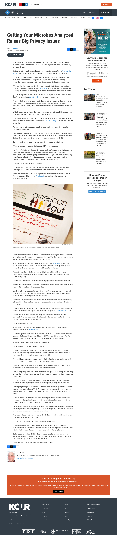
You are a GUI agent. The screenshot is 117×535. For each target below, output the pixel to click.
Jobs (66, 516)
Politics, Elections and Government (101, 113)
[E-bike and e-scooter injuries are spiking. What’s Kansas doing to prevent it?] (89, 155)
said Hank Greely (50, 121)
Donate (107, 4)
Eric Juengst (56, 263)
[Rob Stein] (11, 456)
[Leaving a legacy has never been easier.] (97, 41)
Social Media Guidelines (93, 504)
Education (99, 133)
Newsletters (45, 520)
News (18, 18)
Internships (68, 520)
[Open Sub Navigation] (21, 18)
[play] (7, 12)
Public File (90, 516)
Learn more (97, 81)
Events (66, 504)
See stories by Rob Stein (25, 458)
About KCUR (45, 504)
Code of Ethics (91, 508)
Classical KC (85, 18)
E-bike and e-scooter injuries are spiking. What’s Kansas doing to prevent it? (102, 159)
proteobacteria (61, 310)
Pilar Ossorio (40, 176)
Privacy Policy (91, 520)
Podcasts (44, 516)
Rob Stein (15, 48)
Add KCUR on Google (97, 191)
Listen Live (45, 508)
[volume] (12, 12)
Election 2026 (10, 18)
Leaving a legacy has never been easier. (97, 59)
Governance (90, 512)
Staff (66, 508)
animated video (34, 97)
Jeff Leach (43, 88)
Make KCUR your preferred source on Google (97, 178)
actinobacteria (34, 330)
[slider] (15, 12)
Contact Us (67, 512)
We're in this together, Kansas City (58, 478)
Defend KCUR (58, 491)
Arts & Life (28, 18)
